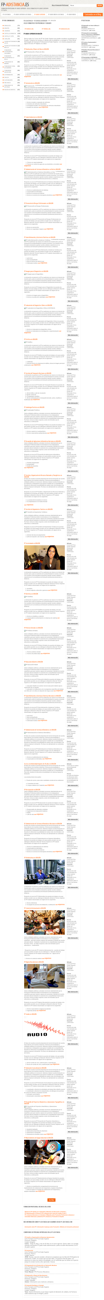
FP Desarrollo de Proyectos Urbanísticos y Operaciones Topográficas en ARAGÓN (44, 1103)
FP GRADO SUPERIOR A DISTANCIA (22, 14)
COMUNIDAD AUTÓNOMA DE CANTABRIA (8, 51)
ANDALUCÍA (7, 25)
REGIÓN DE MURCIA (9, 89)
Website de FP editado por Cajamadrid (35, 1211)
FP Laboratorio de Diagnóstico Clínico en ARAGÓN (38, 305)
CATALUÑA (7, 38)
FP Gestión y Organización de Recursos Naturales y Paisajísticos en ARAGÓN (43, 476)
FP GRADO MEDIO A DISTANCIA (56, 14)
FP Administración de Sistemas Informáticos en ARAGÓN (40, 730)
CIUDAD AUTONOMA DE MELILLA (10, 46)
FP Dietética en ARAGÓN (31, 594)
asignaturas (27, 76)
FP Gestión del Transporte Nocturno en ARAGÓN (37, 373)
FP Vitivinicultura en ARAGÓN (32, 858)
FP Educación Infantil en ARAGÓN (33, 662)
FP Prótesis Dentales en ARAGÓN (33, 628)
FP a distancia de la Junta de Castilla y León (54, 1213)
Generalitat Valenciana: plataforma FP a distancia (38, 1216)
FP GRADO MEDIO (71, 14)
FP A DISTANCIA (7, 14)
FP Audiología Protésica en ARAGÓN (34, 407)
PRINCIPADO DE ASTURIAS (8, 86)
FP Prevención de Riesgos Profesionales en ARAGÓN (38, 203)
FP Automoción (29, 1250)
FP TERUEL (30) (46, 29)
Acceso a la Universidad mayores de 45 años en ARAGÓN (40, 764)
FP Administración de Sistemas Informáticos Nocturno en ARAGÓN (43, 824)
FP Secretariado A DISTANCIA (89, 57)
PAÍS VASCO (7, 82)
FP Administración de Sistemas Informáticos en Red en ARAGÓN (42, 169)
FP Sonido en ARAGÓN (30, 1014)
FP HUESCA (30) (29, 29)
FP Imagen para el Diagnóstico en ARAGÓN (36, 271)
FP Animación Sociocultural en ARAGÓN (35, 1068)
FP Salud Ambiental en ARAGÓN (33, 117)
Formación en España (58, 1216)
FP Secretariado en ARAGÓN (32, 543)
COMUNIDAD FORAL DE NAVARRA (9, 67)
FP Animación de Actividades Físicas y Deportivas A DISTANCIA (90, 33)
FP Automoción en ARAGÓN (32, 83)
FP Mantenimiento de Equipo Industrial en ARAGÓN (38, 1138)
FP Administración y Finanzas (33, 1213)
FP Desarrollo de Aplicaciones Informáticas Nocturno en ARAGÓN (42, 441)
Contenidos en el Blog (93, 14)
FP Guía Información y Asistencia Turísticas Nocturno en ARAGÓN (42, 696)
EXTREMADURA (8, 74)
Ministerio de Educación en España (55, 1211)
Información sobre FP (30, 1227)
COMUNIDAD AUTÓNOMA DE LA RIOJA (9, 57)
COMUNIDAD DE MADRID (8, 62)
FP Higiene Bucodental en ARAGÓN (34, 962)
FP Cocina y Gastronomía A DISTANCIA (88, 43)
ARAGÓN (6, 28)
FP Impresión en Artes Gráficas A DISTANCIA (90, 26)
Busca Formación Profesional (60, 5)
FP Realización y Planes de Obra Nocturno (36, 1275)
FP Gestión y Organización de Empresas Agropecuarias (39, 1237)
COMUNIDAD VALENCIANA (7, 71)
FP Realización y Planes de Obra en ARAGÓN (36, 49)
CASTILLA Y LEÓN (9, 36)
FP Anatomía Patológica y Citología (34, 1285)
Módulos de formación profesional (69, 1227)
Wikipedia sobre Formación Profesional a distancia (59, 1215)
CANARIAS (7, 30)
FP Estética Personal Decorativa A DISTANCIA (90, 50)
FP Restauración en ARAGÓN (32, 790)
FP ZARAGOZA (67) (64, 29)
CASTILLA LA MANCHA (10, 33)
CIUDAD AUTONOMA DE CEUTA (10, 42)
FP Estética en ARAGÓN (30, 339)
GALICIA (6, 77)
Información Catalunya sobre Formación (48, 1227)
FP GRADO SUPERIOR (39, 14)
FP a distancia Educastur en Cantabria (35, 1215)
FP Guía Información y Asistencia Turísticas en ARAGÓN (39, 237)
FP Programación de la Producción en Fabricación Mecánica (41, 1265)
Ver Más (51, 1200)
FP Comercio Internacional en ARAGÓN (35, 908)
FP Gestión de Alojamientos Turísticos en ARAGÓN (38, 509)
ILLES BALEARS (8, 80)
